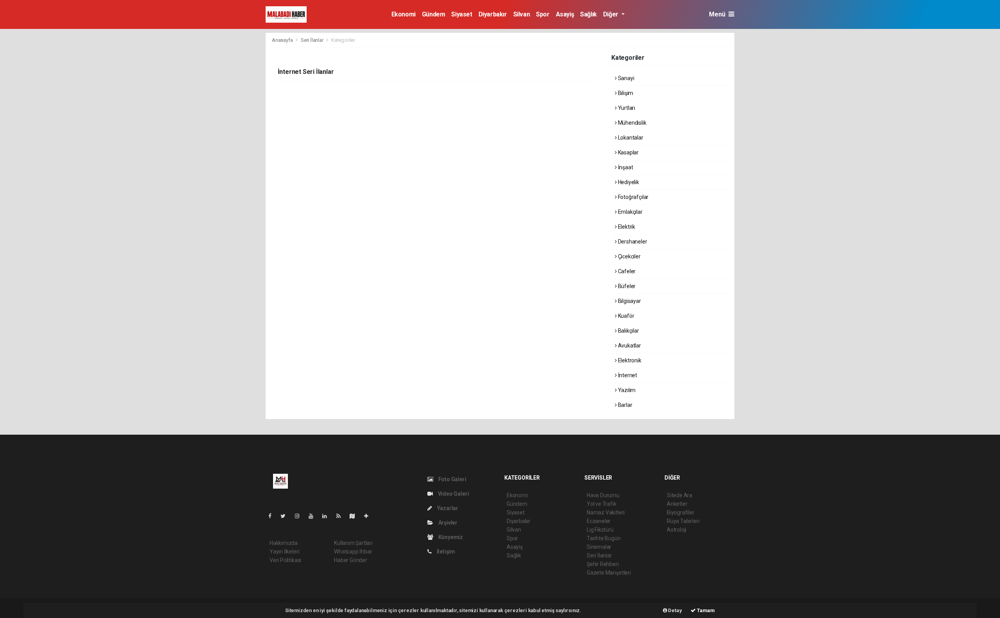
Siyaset (461, 14)
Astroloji (676, 530)
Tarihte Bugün (604, 538)
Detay (674, 610)
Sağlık (588, 14)
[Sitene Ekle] (369, 516)
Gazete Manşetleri (609, 573)
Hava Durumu (603, 495)
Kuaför (625, 316)
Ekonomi (403, 14)
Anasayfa (283, 40)
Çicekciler (629, 256)
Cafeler (626, 271)
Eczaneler (599, 521)
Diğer (611, 14)
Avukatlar (629, 345)
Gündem (433, 14)
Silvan (521, 14)
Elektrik (626, 227)
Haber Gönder (350, 560)
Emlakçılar (630, 212)
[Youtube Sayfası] (314, 516)
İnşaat (625, 167)
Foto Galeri (451, 479)
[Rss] (341, 516)
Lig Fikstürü (600, 530)
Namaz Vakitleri (606, 512)
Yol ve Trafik (601, 504)
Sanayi (625, 78)
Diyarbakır (493, 14)
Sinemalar (599, 547)
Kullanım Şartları (353, 543)
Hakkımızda (284, 543)
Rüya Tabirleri (683, 521)
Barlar (624, 405)
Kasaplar (628, 152)
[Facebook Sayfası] (273, 516)
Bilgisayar (629, 301)
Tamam (705, 610)
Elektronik (629, 360)
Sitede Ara (679, 495)
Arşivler (447, 522)
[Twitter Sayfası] (286, 516)
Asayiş (565, 14)
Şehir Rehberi (603, 564)
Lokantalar (630, 137)
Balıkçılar (628, 331)
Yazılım (626, 390)
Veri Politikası (285, 560)
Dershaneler (632, 241)
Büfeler (626, 286)
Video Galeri (453, 494)
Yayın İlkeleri (284, 551)
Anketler (677, 504)
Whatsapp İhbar (353, 551)
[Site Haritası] (355, 516)
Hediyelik (628, 182)
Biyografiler (681, 512)
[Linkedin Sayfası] (327, 516)
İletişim (445, 551)
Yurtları (626, 108)
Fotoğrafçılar (632, 197)
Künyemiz (450, 537)
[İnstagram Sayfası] (300, 516)
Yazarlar (447, 508)
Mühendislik (631, 123)
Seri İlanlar (312, 40)
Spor (542, 14)
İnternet (627, 375)
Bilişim (625, 93)
